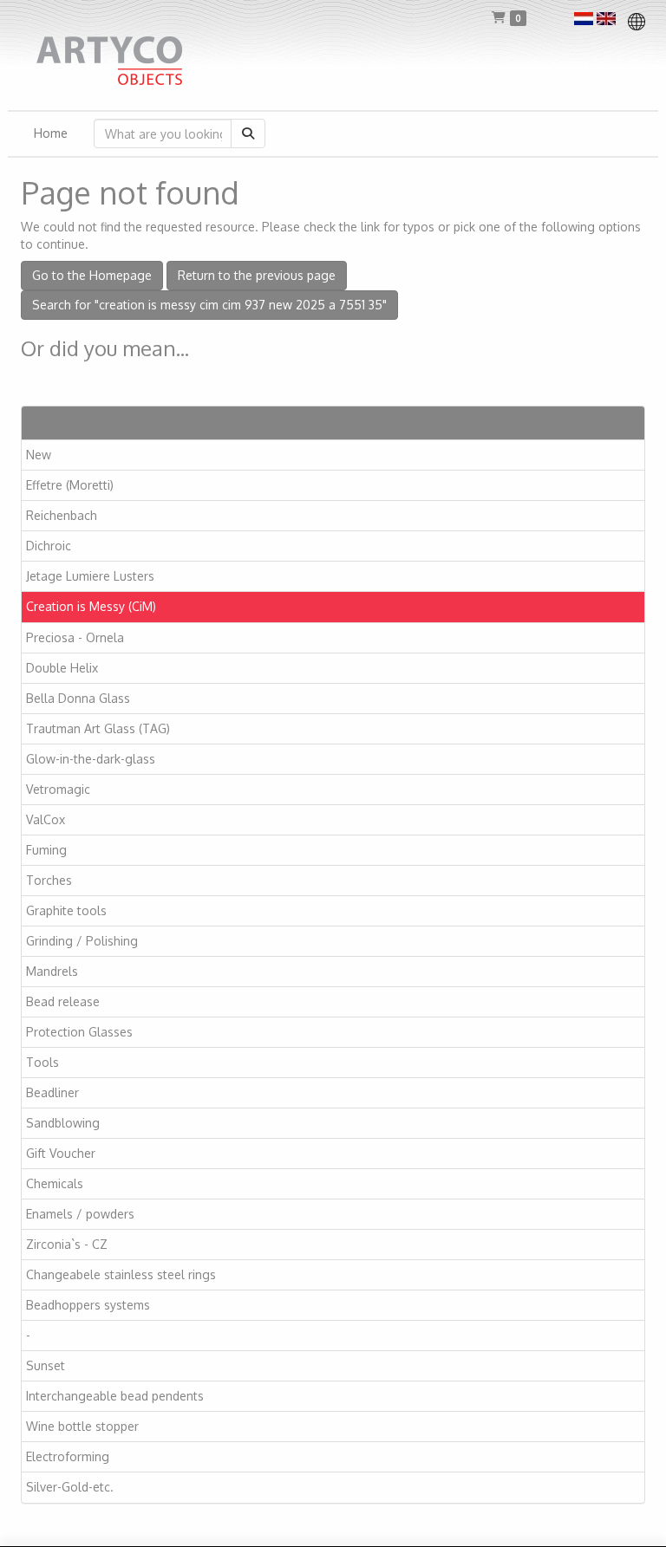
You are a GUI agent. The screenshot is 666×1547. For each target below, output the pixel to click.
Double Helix (62, 667)
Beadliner (52, 1092)
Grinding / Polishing (82, 940)
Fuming (46, 849)
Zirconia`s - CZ (67, 1244)
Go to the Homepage (92, 275)
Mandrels (52, 971)
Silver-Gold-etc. (70, 1486)
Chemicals (54, 1183)
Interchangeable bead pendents (115, 1395)
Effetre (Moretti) (70, 485)
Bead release (63, 1001)
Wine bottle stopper (82, 1426)
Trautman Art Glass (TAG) (98, 728)
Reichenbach (61, 515)
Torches (49, 880)
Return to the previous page (257, 275)
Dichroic (48, 545)
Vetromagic (58, 789)
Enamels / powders (80, 1213)
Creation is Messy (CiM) (91, 606)
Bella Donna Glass (78, 698)
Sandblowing (63, 1122)
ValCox (45, 819)
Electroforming (67, 1456)
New (38, 454)
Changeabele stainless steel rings (121, 1274)
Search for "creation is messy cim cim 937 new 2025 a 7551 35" (209, 304)
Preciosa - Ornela (75, 637)
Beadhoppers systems (88, 1304)
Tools (42, 1062)
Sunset (45, 1365)
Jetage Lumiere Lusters (90, 576)
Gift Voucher (60, 1153)
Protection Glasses (79, 1031)
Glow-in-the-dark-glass (90, 758)
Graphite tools (66, 910)
